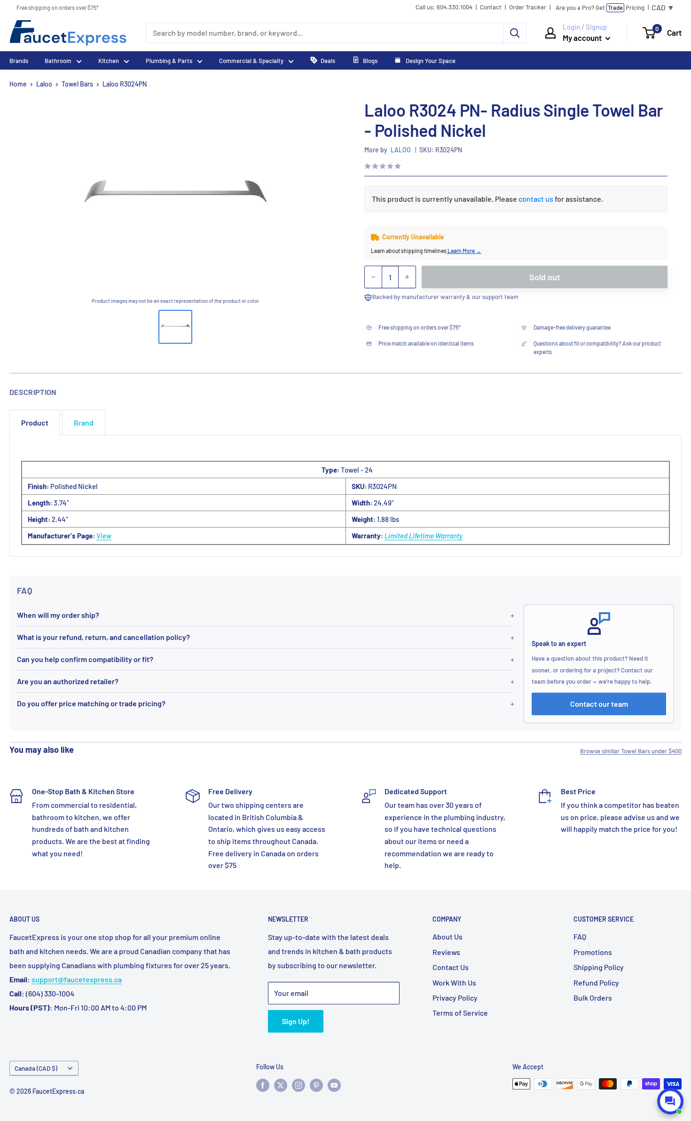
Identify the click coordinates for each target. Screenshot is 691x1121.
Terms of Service (460, 1012)
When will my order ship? (58, 614)
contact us (535, 198)
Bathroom (58, 60)
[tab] (34, 422)
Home (18, 84)
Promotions (592, 951)
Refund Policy (596, 982)
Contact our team (599, 703)
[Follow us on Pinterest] (316, 1084)
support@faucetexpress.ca (76, 979)
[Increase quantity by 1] (407, 277)
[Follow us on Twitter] (280, 1084)
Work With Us (454, 982)
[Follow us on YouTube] (334, 1084)
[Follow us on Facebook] (262, 1084)
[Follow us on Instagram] (298, 1084)
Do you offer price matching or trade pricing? (91, 703)
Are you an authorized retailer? (67, 681)
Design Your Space (429, 60)
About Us (447, 936)
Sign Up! (295, 1021)
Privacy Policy (455, 997)
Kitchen (108, 60)
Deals (328, 60)
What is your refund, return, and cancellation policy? (103, 636)
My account (583, 37)
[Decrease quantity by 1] (373, 277)
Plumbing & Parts (169, 60)
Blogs (370, 60)
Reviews (446, 951)
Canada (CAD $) (36, 1068)
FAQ (579, 936)
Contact (491, 7)
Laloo (44, 84)
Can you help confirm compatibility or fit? (85, 659)
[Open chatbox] (670, 1101)
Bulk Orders (592, 997)
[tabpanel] (345, 495)
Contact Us (450, 967)
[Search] (514, 33)
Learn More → (464, 250)
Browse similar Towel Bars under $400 (631, 751)
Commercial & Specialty (251, 60)
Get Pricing (600, 7)
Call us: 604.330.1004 (444, 7)
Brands (18, 60)
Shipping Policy (598, 967)
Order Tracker (527, 7)
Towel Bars (77, 84)
